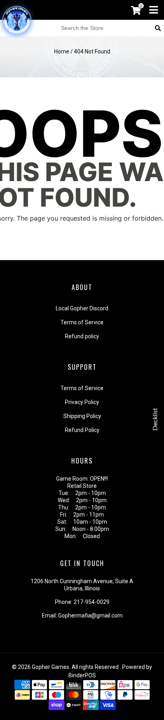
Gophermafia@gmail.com (90, 615)
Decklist (155, 419)
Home (61, 51)
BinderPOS (82, 675)
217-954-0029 (91, 602)
